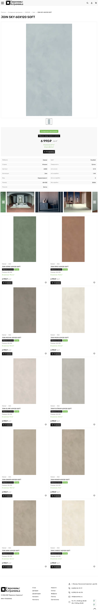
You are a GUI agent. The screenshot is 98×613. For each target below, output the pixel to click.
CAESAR (27, 12)
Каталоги (35, 596)
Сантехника (55, 599)
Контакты (35, 599)
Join (33, 12)
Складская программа (15, 12)
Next (94, 202)
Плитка (3, 12)
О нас (34, 588)
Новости (54, 588)
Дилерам (35, 591)
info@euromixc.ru (77, 596)
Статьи (53, 591)
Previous (3, 202)
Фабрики (54, 593)
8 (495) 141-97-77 (77, 588)
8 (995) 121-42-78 (77, 592)
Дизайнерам (36, 593)
